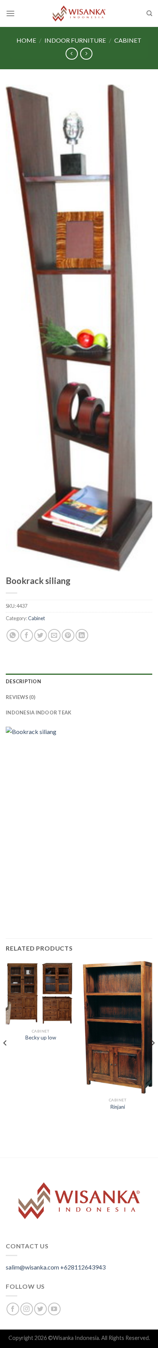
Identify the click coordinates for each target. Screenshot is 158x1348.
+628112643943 (82, 1267)
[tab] (79, 681)
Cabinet (128, 40)
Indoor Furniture (75, 40)
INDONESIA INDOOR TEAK (38, 712)
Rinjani (117, 1107)
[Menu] (10, 13)
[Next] (152, 1058)
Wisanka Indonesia (76, 1338)
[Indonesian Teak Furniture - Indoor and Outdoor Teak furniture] (79, 13)
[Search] (149, 13)
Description (23, 681)
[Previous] (5, 1058)
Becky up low (40, 1037)
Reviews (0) (20, 697)
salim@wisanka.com (32, 1267)
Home (26, 40)
